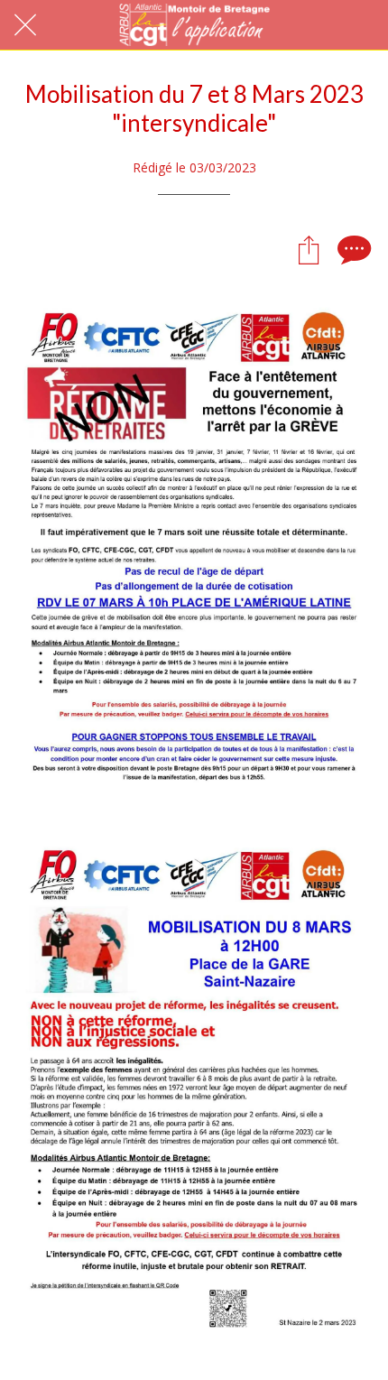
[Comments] (352, 249)
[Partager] (308, 249)
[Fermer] (25, 25)
